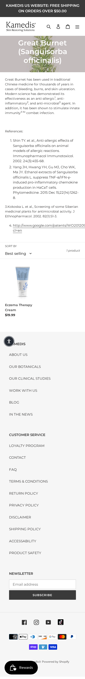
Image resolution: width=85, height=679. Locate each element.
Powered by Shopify (55, 661)
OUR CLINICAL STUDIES (30, 378)
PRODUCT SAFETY (25, 553)
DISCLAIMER (20, 517)
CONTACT (17, 457)
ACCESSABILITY (22, 541)
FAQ (13, 469)
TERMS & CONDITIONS (28, 481)
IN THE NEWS (21, 414)
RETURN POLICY (23, 493)
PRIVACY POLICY (24, 505)
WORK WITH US (23, 390)
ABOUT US (18, 354)
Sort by (11, 246)
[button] (9, 341)
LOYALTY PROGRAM (26, 446)
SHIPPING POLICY (25, 529)
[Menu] (77, 26)
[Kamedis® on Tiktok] (60, 622)
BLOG (14, 402)
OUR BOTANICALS (25, 366)
